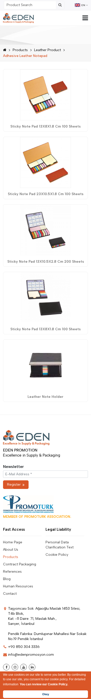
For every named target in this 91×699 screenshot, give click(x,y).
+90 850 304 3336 (24, 647)
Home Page (12, 542)
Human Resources (18, 586)
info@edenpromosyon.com (31, 654)
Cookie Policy (57, 554)
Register (14, 484)
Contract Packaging (19, 564)
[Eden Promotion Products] (18, 18)
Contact (10, 593)
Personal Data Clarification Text (60, 544)
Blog (7, 579)
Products (20, 50)
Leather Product (47, 50)
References (12, 571)
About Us (10, 549)
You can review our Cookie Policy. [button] (44, 684)
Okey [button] (45, 694)
